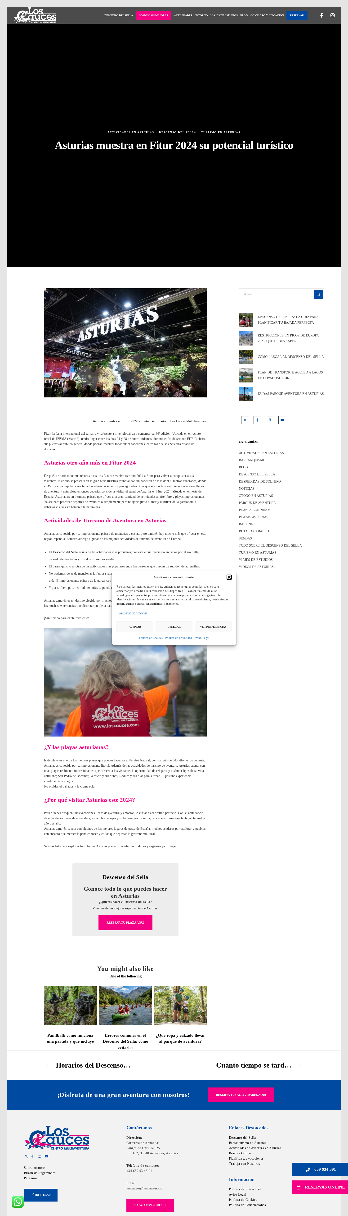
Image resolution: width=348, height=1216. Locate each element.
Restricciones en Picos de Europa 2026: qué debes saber (288, 338)
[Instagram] (329, 15)
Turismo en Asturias (220, 132)
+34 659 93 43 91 (139, 1171)
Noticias (246, 488)
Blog (243, 467)
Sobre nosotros (34, 1168)
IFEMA (61, 439)
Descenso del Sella (177, 132)
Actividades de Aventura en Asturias (255, 1148)
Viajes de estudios (256, 560)
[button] (229, 577)
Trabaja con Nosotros (244, 1163)
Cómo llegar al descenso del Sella (291, 357)
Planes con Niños (255, 510)
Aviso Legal (201, 638)
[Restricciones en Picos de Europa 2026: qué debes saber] (246, 338)
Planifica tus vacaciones (246, 1158)
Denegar (174, 626)
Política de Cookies (151, 638)
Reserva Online (240, 1153)
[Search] (318, 294)
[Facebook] (319, 15)
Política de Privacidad (178, 638)
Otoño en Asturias (256, 495)
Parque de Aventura (257, 503)
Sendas (245, 538)
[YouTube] (282, 420)
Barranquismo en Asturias (247, 1143)
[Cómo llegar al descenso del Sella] (246, 357)
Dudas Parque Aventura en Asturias (291, 394)
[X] (245, 420)
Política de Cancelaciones (247, 1205)
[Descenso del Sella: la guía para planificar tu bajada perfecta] (246, 320)
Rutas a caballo (254, 531)
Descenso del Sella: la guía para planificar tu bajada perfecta (288, 319)
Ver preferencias (213, 626)
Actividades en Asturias (130, 132)
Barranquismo (252, 460)
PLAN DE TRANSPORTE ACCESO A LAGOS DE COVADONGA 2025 (290, 375)
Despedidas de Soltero (260, 481)
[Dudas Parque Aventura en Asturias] (246, 394)
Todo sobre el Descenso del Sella (270, 545)
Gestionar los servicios (133, 613)
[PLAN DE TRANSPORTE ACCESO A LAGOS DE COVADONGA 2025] (246, 375)
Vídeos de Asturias (256, 567)
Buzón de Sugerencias (40, 1173)
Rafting (246, 524)
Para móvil (32, 1178)
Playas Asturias (253, 517)
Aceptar (135, 626)
